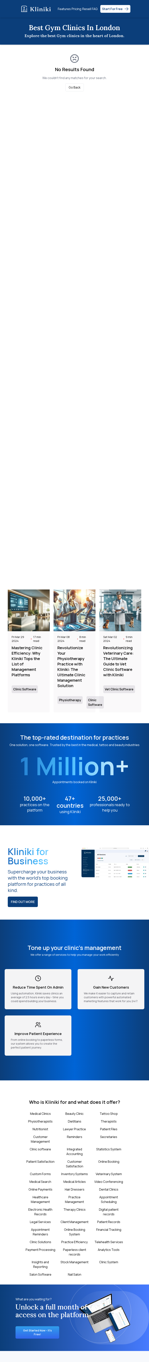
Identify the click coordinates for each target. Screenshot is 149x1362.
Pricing (76, 9)
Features (64, 9)
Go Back (75, 87)
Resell (86, 9)
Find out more (23, 902)
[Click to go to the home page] (37, 9)
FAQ (95, 9)
